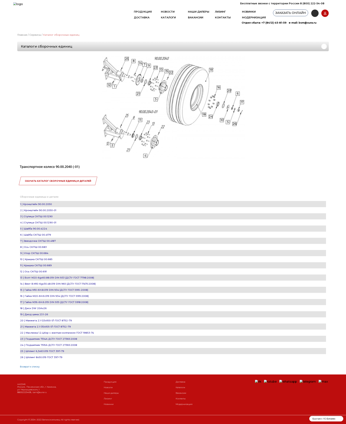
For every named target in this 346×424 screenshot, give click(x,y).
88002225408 (24, 392)
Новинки (249, 11)
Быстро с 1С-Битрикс (324, 418)
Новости (168, 11)
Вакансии (195, 17)
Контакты (223, 17)
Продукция (143, 11)
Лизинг (220, 11)
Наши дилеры (198, 11)
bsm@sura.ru (307, 22)
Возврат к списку (30, 366)
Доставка (142, 17)
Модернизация (254, 17)
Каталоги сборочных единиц (46, 46)
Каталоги (168, 17)
